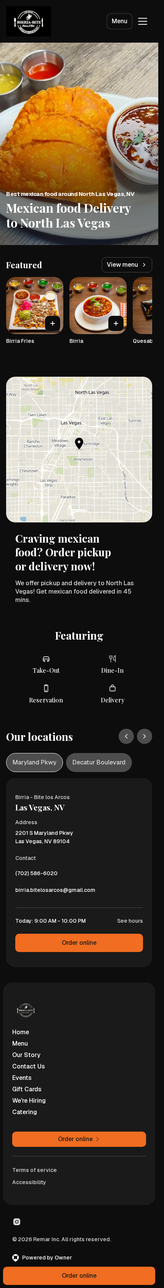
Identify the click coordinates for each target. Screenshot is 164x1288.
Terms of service (34, 1170)
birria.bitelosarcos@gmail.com (55, 892)
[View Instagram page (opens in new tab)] (16, 1221)
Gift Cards (27, 1089)
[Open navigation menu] (142, 21)
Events (22, 1078)
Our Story (26, 1055)
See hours (130, 920)
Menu (119, 21)
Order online (79, 943)
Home (20, 1032)
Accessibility (29, 1182)
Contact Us (28, 1066)
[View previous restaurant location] (126, 736)
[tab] (34, 762)
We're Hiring (29, 1101)
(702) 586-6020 (36, 875)
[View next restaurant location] (144, 736)
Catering (24, 1112)
